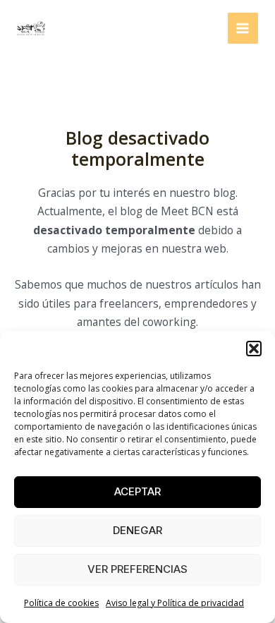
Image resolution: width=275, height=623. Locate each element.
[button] (254, 348)
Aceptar (137, 491)
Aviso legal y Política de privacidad (175, 603)
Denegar (137, 530)
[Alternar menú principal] (243, 28)
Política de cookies (61, 603)
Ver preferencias (137, 569)
